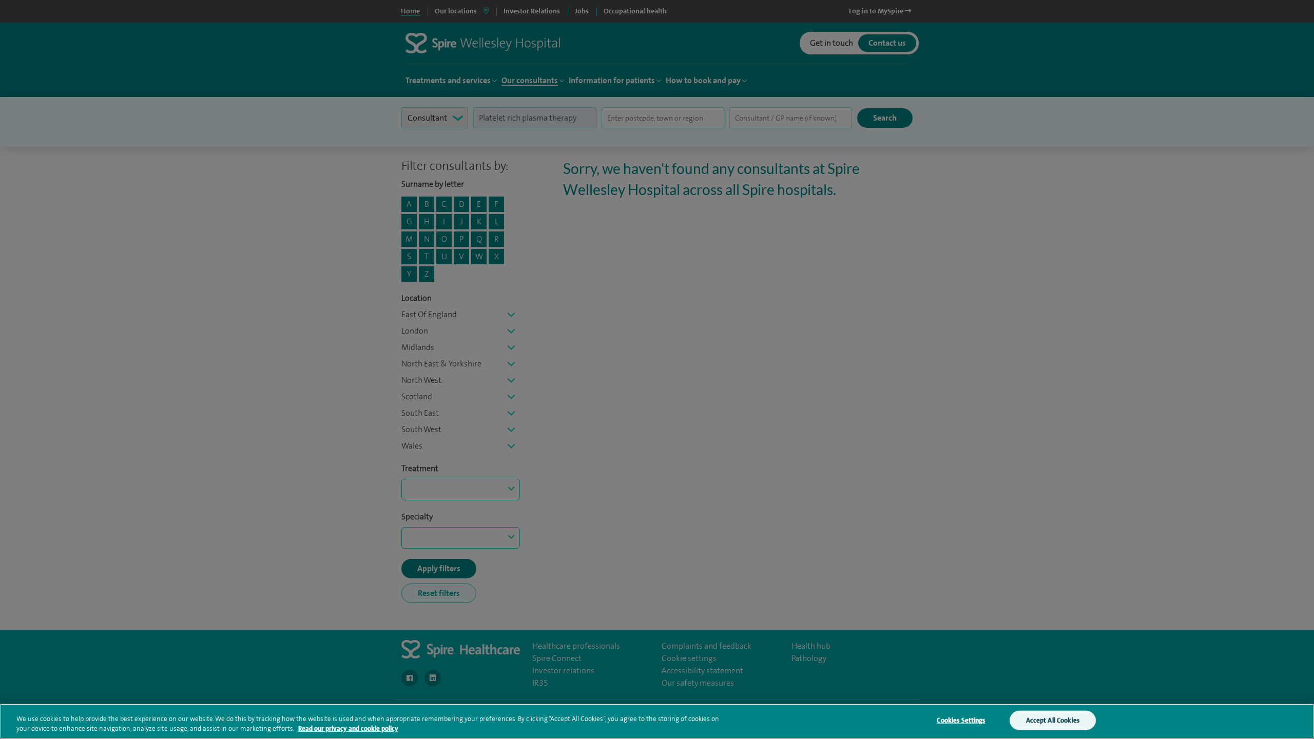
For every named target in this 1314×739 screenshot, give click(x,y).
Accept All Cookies (1052, 720)
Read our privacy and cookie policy (348, 728)
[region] (657, 721)
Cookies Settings (961, 720)
